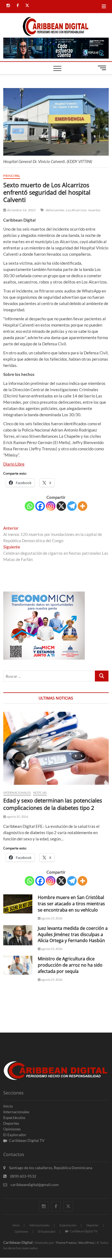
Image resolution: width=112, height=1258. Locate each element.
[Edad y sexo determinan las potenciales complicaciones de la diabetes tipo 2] (55, 748)
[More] (82, 506)
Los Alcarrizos (76, 210)
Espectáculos (14, 1117)
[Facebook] (40, 506)
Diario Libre (13, 463)
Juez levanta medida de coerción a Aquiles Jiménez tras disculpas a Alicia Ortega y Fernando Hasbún (73, 934)
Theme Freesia (65, 1243)
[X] (61, 506)
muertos (94, 210)
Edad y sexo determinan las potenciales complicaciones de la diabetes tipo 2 (52, 804)
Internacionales (17, 792)
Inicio (8, 1106)
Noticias (40, 792)
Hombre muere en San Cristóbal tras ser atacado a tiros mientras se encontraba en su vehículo (71, 903)
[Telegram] (72, 506)
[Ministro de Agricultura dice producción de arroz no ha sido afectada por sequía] (17, 965)
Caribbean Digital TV (27, 1140)
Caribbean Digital (18, 1242)
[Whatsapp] (29, 506)
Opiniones (12, 1129)
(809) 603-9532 (22, 1176)
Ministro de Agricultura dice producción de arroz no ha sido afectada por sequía (70, 965)
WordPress (86, 1243)
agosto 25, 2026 (17, 816)
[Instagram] (50, 506)
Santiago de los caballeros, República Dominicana (50, 1167)
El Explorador (14, 1134)
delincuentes (55, 210)
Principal (11, 176)
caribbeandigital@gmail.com (34, 1184)
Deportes (11, 1123)
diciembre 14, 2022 (21, 210)
